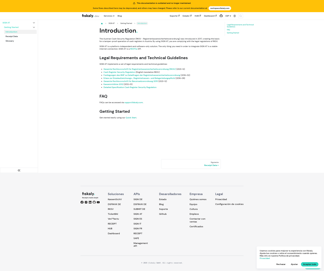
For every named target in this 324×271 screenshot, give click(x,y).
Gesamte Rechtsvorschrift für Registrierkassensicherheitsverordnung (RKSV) (140, 69)
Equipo (193, 204)
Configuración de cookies (229, 204)
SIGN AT (138, 214)
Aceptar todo (309, 264)
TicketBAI (113, 214)
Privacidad (221, 199)
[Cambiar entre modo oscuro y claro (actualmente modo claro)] (235, 16)
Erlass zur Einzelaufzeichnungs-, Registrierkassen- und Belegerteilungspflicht (139, 78)
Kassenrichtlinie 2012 (113, 84)
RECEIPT (112, 223)
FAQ (228, 30)
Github (163, 214)
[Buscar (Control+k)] (240, 16)
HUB (197, 16)
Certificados (196, 226)
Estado (186, 16)
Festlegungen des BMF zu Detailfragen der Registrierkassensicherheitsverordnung (142, 75)
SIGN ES (138, 218)
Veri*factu (113, 218)
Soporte (173, 16)
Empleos (194, 214)
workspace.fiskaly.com (219, 8)
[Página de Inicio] (101, 23)
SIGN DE (138, 199)
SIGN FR (138, 228)
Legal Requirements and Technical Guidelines (240, 26)
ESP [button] (227, 16)
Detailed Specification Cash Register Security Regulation (130, 87)
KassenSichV (115, 199)
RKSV (111, 209)
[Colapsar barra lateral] (19, 170)
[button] (19, 23)
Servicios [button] (108, 16)
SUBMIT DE (139, 209)
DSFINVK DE (114, 204)
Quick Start (131, 117)
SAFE (136, 238)
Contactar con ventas (197, 220)
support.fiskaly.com (133, 102)
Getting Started (233, 33)
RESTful (133, 49)
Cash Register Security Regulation (119, 72)
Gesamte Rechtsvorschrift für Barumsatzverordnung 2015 (131, 81)
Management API (141, 245)
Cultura (194, 209)
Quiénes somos (198, 199)
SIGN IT (137, 223)
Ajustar (294, 264)
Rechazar (281, 264)
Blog (120, 16)
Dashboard (209, 16)
